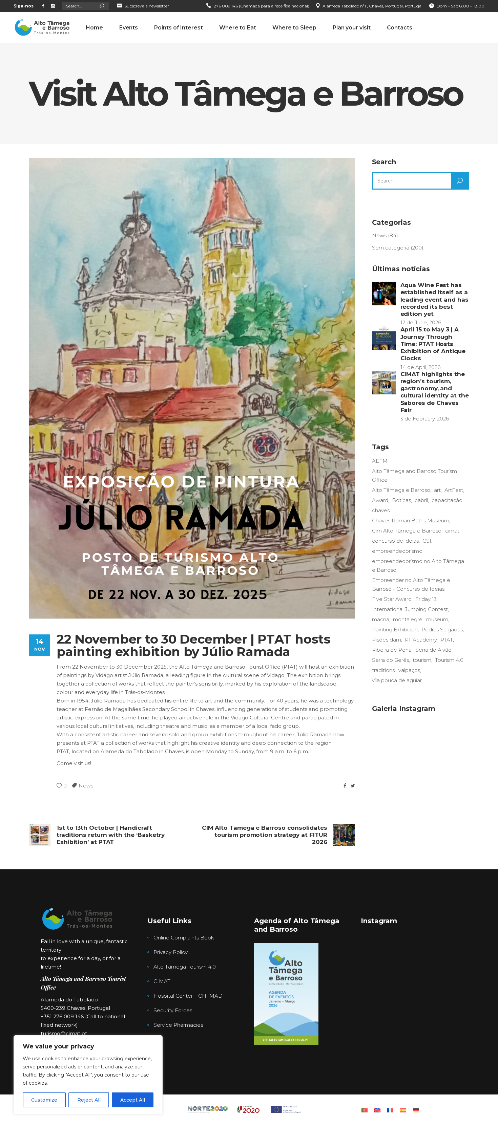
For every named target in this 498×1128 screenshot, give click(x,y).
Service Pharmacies (178, 1025)
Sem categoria (390, 247)
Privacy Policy (170, 952)
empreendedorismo (397, 551)
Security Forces (172, 1010)
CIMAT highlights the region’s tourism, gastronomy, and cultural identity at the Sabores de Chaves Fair (434, 392)
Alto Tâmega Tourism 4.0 (184, 966)
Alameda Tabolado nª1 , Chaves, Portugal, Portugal (372, 5)
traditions (383, 670)
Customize (44, 1100)
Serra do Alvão (433, 650)
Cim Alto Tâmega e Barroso (406, 530)
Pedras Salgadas (442, 629)
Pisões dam (386, 639)
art (437, 490)
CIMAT (161, 981)
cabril (421, 500)
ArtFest (453, 490)
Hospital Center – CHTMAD (188, 996)
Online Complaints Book (183, 937)
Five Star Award (392, 599)
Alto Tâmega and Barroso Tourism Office (414, 475)
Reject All (89, 1100)
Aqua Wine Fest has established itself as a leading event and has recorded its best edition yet (434, 299)
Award (380, 500)
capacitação (447, 500)
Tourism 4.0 (449, 660)
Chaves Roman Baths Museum (410, 520)
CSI (426, 541)
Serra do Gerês (390, 660)
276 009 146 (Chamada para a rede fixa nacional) (261, 5)
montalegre (407, 619)
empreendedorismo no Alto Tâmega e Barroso (418, 565)
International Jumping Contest (410, 609)
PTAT (446, 639)
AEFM (380, 461)
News (86, 785)
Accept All (132, 1100)
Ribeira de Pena (392, 650)
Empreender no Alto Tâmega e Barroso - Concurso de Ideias (411, 584)
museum (437, 619)
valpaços (409, 670)
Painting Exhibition (395, 629)
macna (380, 619)
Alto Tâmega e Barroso (401, 490)
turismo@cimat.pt (64, 1033)
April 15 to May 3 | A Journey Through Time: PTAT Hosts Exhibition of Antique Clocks (432, 344)
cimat (452, 530)
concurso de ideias (395, 541)
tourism (422, 660)
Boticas (401, 500)
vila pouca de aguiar (397, 680)
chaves (381, 510)
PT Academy (421, 639)
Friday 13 (426, 599)
